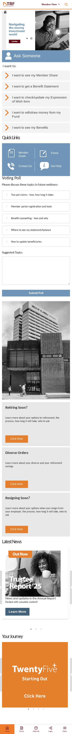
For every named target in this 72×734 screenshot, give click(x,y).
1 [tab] (31, 630)
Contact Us (25, 166)
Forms (54, 153)
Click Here (16, 438)
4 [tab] (43, 710)
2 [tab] (36, 630)
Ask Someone (27, 55)
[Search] (66, 4)
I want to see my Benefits (30, 127)
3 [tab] (41, 630)
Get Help (56, 166)
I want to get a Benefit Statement (35, 86)
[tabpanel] (35, 583)
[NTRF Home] (9, 4)
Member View (51, 4)
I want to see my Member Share (35, 75)
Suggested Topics (12, 252)
